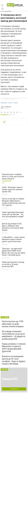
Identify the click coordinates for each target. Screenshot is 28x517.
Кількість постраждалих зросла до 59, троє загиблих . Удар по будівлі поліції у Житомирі (13, 360)
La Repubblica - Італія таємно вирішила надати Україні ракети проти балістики (13, 239)
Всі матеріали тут (14, 389)
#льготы (10, 102)
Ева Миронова (8, 106)
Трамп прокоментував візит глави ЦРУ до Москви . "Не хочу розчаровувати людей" (13, 214)
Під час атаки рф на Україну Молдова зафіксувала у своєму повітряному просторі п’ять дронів (13, 202)
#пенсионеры (4, 102)
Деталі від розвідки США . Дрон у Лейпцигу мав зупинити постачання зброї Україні (12, 227)
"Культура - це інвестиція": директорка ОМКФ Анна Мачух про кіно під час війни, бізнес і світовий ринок (13, 252)
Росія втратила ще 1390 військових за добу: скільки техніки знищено (13, 324)
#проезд (16, 102)
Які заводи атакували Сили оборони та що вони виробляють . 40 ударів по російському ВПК (13, 335)
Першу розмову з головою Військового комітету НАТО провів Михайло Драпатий (14, 348)
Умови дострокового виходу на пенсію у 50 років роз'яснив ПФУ (13, 264)
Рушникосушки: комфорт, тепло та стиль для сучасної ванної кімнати (13, 176)
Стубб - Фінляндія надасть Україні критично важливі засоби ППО (12, 189)
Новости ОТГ (10, 379)
